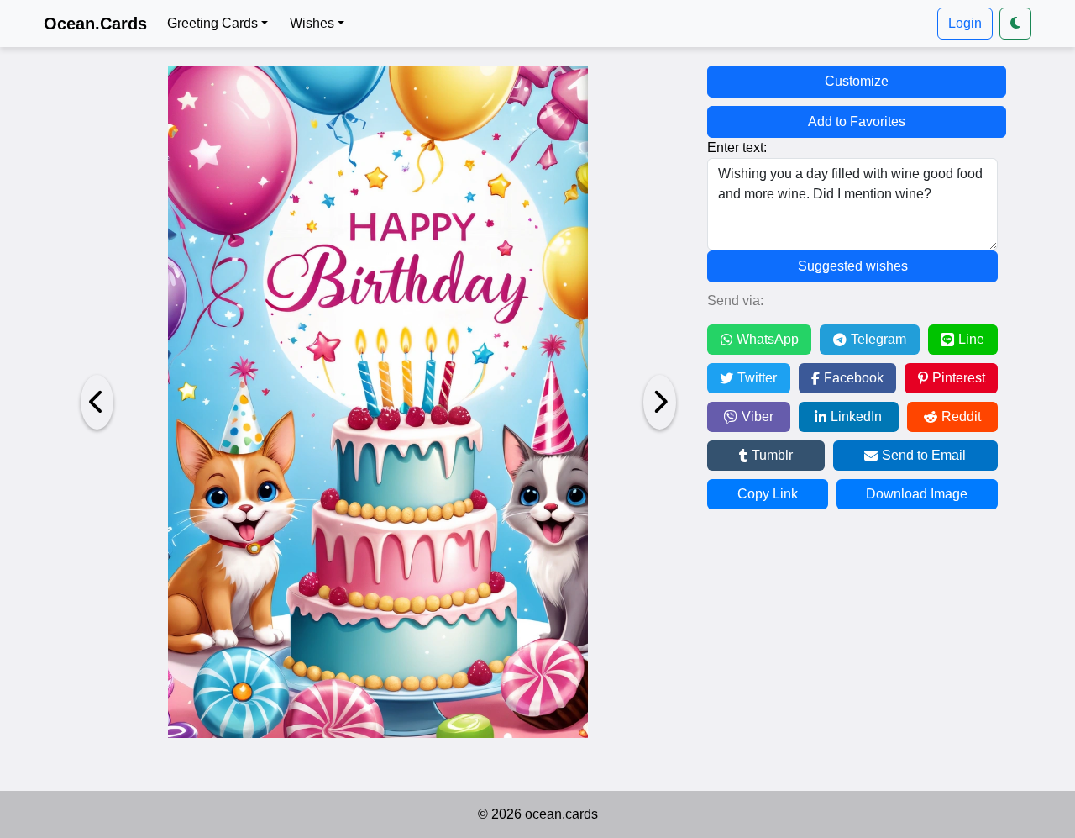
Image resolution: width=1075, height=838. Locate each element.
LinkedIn (856, 416)
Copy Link (767, 494)
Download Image (917, 494)
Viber (757, 416)
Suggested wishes (853, 266)
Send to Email (924, 455)
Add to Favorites (856, 121)
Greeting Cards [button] (212, 23)
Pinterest (958, 378)
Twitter (757, 378)
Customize (857, 81)
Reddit (961, 416)
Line (971, 339)
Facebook (854, 378)
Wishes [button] (312, 23)
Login (965, 23)
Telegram (878, 339)
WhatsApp (768, 339)
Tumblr (772, 455)
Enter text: (737, 147)
